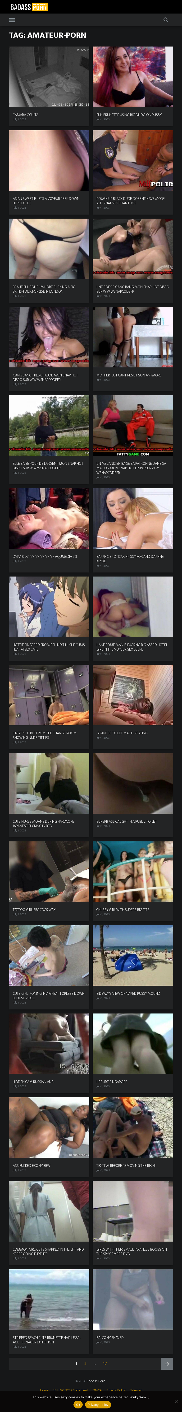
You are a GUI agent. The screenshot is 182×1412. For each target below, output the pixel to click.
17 (106, 1363)
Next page (167, 1364)
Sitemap (136, 1390)
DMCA (97, 1390)
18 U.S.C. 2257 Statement (70, 1390)
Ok (78, 1405)
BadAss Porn (96, 1381)
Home (44, 1390)
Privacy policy (98, 1405)
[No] (176, 1401)
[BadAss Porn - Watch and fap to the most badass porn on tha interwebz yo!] (29, 6)
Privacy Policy (116, 1390)
